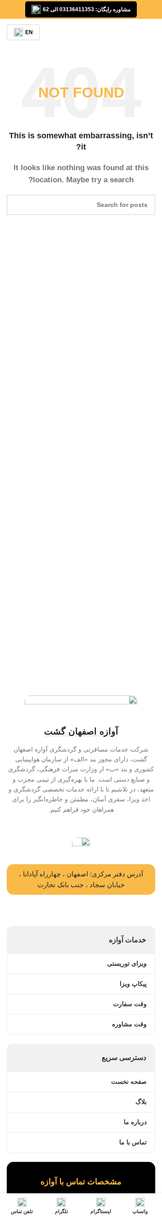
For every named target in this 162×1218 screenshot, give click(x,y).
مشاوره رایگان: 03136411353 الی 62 (86, 9)
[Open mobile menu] (152, 32)
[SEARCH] (17, 204)
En (29, 32)
